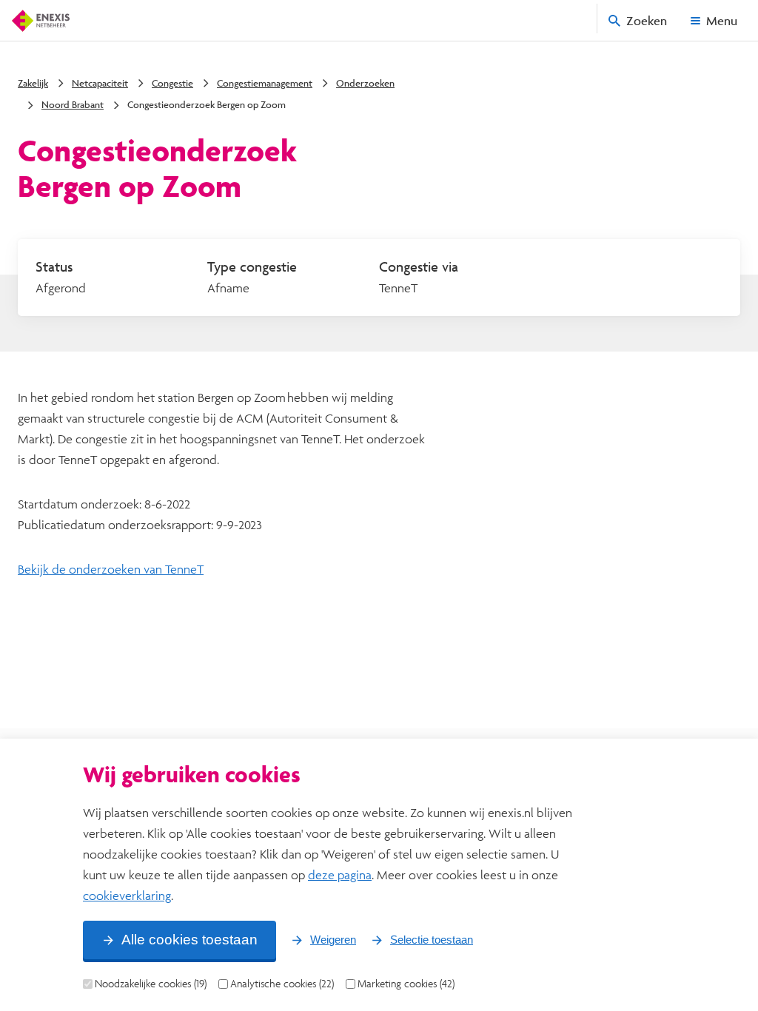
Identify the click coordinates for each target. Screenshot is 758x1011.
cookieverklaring (127, 895)
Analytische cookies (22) (282, 984)
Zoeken (646, 20)
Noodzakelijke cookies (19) (151, 984)
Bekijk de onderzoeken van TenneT (111, 569)
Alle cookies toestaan (189, 939)
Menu (721, 20)
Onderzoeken (365, 83)
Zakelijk (33, 83)
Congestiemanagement (264, 83)
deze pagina (340, 874)
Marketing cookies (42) (406, 984)
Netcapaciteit (100, 83)
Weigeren (333, 939)
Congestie (172, 83)
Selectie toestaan (431, 939)
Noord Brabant (72, 104)
